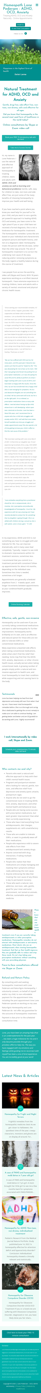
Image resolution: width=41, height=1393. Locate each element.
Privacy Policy (20, 1386)
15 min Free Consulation (20, 28)
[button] (36, 695)
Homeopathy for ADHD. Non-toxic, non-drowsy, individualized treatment (20, 1231)
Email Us (20, 25)
